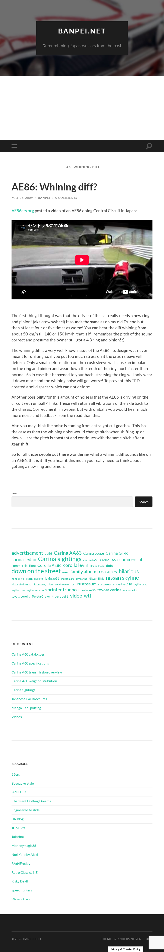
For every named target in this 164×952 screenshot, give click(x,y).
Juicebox (18, 836)
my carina (81, 578)
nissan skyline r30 (21, 584)
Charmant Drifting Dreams (31, 801)
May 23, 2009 (22, 197)
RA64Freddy (21, 863)
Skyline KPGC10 (35, 590)
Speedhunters (22, 890)
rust (73, 584)
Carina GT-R (117, 553)
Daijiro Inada (97, 565)
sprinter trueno (61, 589)
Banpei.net (82, 31)
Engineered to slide (26, 810)
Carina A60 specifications (30, 663)
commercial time (24, 565)
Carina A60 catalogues (28, 654)
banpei (44, 197)
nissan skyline (122, 577)
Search (16, 493)
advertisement (27, 553)
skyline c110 (124, 584)
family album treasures (93, 571)
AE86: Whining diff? (54, 187)
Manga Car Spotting (26, 708)
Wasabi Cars (21, 899)
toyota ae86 (87, 590)
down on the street (36, 571)
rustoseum (87, 584)
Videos (17, 717)
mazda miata (68, 578)
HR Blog (17, 819)
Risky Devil (20, 881)
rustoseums (106, 584)
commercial (130, 559)
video (76, 595)
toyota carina (109, 589)
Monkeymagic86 (24, 845)
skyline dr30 (140, 584)
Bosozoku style (23, 783)
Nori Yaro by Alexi (25, 854)
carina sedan (24, 559)
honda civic (18, 578)
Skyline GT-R (18, 590)
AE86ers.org (23, 210)
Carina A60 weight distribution (34, 681)
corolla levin (75, 565)
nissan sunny (39, 584)
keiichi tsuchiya (34, 578)
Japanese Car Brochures (29, 699)
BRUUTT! (19, 792)
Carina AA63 (68, 552)
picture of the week (58, 584)
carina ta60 (90, 560)
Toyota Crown (41, 596)
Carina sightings (60, 558)
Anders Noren (129, 939)
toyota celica (130, 590)
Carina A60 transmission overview (37, 672)
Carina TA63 (109, 560)
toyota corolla (21, 596)
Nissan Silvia (96, 578)
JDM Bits (18, 828)
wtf (87, 595)
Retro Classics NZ (25, 872)
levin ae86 (52, 578)
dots (109, 565)
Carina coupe (93, 553)
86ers (16, 774)
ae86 (48, 553)
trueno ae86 (60, 596)
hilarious (129, 571)
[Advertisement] (82, 108)
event (65, 572)
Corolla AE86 (49, 565)
